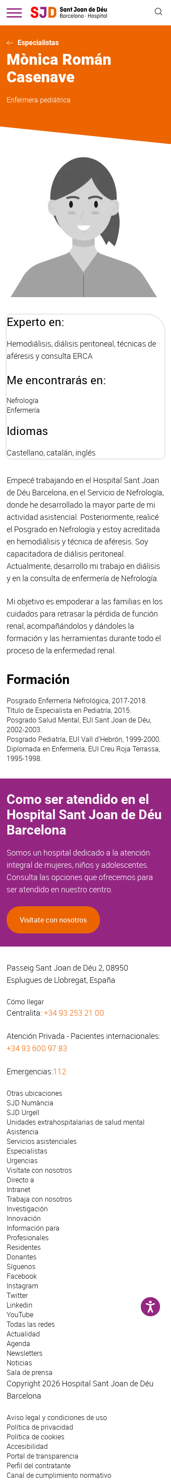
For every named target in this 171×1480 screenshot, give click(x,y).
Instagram (22, 1286)
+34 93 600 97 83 (37, 1048)
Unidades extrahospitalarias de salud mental (76, 1122)
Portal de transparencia (42, 1456)
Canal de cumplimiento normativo (59, 1475)
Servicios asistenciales (42, 1141)
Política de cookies (35, 1436)
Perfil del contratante (39, 1465)
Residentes (24, 1247)
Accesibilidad (27, 1446)
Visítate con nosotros (53, 920)
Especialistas (38, 43)
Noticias (19, 1363)
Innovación (24, 1218)
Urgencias (22, 1160)
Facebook (22, 1276)
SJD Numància (30, 1103)
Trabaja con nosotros (39, 1199)
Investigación (27, 1208)
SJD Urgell (23, 1112)
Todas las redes (31, 1324)
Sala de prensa (30, 1372)
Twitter (17, 1295)
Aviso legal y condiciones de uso (57, 1417)
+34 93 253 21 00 (74, 1012)
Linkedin (19, 1305)
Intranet (18, 1189)
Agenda (18, 1343)
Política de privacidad (40, 1427)
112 (59, 1071)
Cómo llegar (25, 1002)
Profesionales (28, 1237)
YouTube (20, 1314)
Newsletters (25, 1353)
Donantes (21, 1257)
